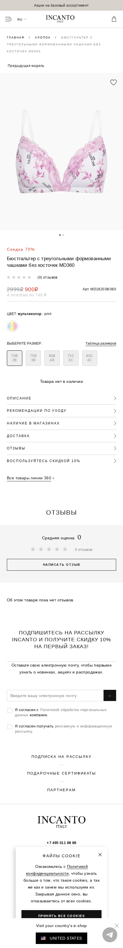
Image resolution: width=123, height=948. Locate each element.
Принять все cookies (61, 916)
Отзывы (16, 448)
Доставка (18, 436)
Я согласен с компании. (61, 712)
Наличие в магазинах (33, 423)
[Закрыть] (100, 854)
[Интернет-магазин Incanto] (61, 19)
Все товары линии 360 (29, 478)
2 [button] (63, 234)
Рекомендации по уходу (37, 410)
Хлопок (43, 37)
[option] (61, 5)
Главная (16, 37)
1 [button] (60, 234)
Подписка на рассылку (61, 756)
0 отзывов (83, 549)
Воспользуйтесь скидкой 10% (43, 461)
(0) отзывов (47, 277)
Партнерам (61, 789)
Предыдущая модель (26, 65)
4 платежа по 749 (27, 294)
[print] (12, 326)
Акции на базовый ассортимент (61, 5)
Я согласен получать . (63, 728)
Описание (19, 398)
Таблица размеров (101, 343)
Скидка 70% (21, 249)
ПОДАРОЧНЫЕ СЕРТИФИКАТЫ (61, 773)
